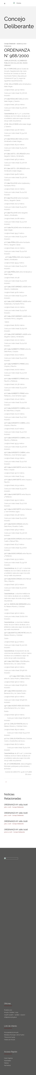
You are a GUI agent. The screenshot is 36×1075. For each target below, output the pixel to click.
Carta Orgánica (8, 1058)
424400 (23, 1015)
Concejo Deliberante (10, 43)
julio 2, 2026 (7, 807)
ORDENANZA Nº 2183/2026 (16, 805)
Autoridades (7, 1060)
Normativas (7, 1065)
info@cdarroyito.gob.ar (10, 1017)
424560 (11, 1015)
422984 (17, 1015)
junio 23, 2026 (8, 832)
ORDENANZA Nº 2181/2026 (16, 821)
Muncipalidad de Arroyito (11, 1032)
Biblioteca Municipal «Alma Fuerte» (14, 1035)
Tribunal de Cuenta (9, 1037)
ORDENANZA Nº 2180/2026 (16, 829)
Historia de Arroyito (9, 1039)
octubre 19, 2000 (22, 43)
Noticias (6, 1063)
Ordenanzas (7, 46)
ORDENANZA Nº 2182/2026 (16, 813)
